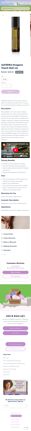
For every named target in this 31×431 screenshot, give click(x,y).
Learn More (15, 333)
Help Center (6, 372)
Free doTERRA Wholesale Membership (14, 363)
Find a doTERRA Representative (12, 360)
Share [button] (4, 254)
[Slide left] (12, 61)
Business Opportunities (9, 369)
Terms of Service (15, 424)
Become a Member (15, 328)
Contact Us (6, 374)
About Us (5, 358)
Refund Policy (15, 422)
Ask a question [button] (15, 276)
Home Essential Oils (17, 413)
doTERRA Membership (15, 349)
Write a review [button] (15, 272)
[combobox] (15, 8)
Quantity (3, 82)
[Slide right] (19, 61)
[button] (15, 234)
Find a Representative (15, 344)
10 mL (4, 79)
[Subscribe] (26, 406)
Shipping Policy (15, 427)
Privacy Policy (15, 419)
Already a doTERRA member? (11, 366)
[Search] (28, 8)
